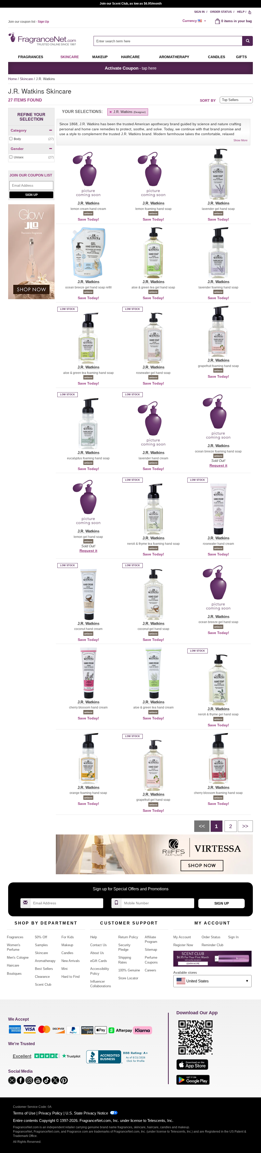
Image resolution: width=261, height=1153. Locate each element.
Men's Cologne (18, 957)
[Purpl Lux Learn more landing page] (212, 960)
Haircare (130, 57)
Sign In (199, 11)
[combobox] (173, 41)
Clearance (42, 977)
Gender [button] (17, 149)
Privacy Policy (50, 1113)
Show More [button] (240, 140)
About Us (97, 953)
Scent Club (43, 984)
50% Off (41, 937)
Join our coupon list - (28, 21)
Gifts (241, 57)
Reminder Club (212, 945)
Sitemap (151, 950)
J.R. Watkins (129, 112)
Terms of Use (24, 1113)
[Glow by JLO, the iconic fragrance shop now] (31, 254)
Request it (218, 465)
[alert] (194, 21)
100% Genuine (129, 970)
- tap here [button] (130, 68)
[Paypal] (73, 1030)
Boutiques (14, 973)
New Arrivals (70, 961)
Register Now (183, 945)
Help (240, 11)
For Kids (67, 937)
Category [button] (19, 130)
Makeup (100, 57)
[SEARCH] (247, 41)
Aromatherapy (45, 961)
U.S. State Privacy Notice (87, 1113)
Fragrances (30, 57)
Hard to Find (70, 977)
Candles (67, 953)
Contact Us (98, 945)
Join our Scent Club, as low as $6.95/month (131, 3)
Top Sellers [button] (230, 100)
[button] (88, 177)
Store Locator (128, 978)
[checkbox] (31, 139)
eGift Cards (98, 961)
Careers (150, 970)
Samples (41, 945)
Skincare (69, 57)
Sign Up (31, 195)
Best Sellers (44, 969)
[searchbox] (168, 41)
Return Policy (128, 937)
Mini (64, 969)
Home (12, 79)
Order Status (221, 11)
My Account (182, 937)
